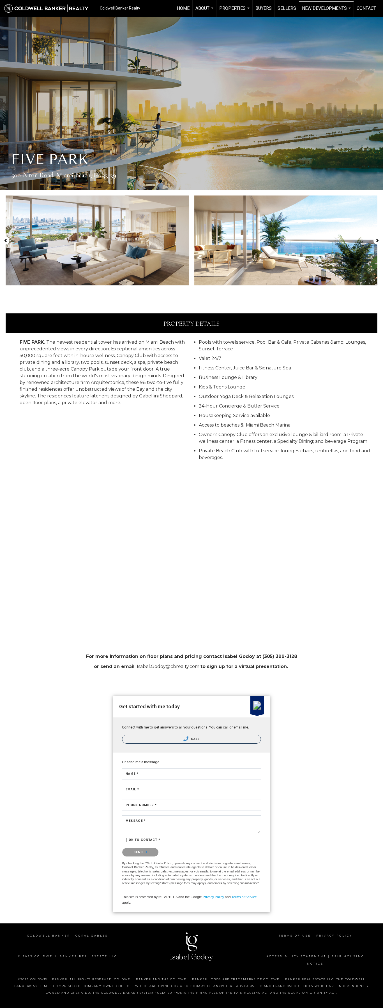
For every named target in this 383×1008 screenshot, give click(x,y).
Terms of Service (244, 897)
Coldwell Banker (48, 935)
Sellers (287, 8)
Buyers (263, 8)
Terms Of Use (295, 935)
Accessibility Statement (296, 956)
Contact (366, 8)
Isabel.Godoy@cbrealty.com (168, 666)
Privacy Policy (213, 897)
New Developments (327, 11)
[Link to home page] (49, 8)
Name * (132, 774)
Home (183, 8)
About (205, 11)
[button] (6, 241)
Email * (132, 789)
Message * (136, 821)
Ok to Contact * (145, 840)
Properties (235, 11)
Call (195, 739)
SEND (138, 852)
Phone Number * (141, 805)
